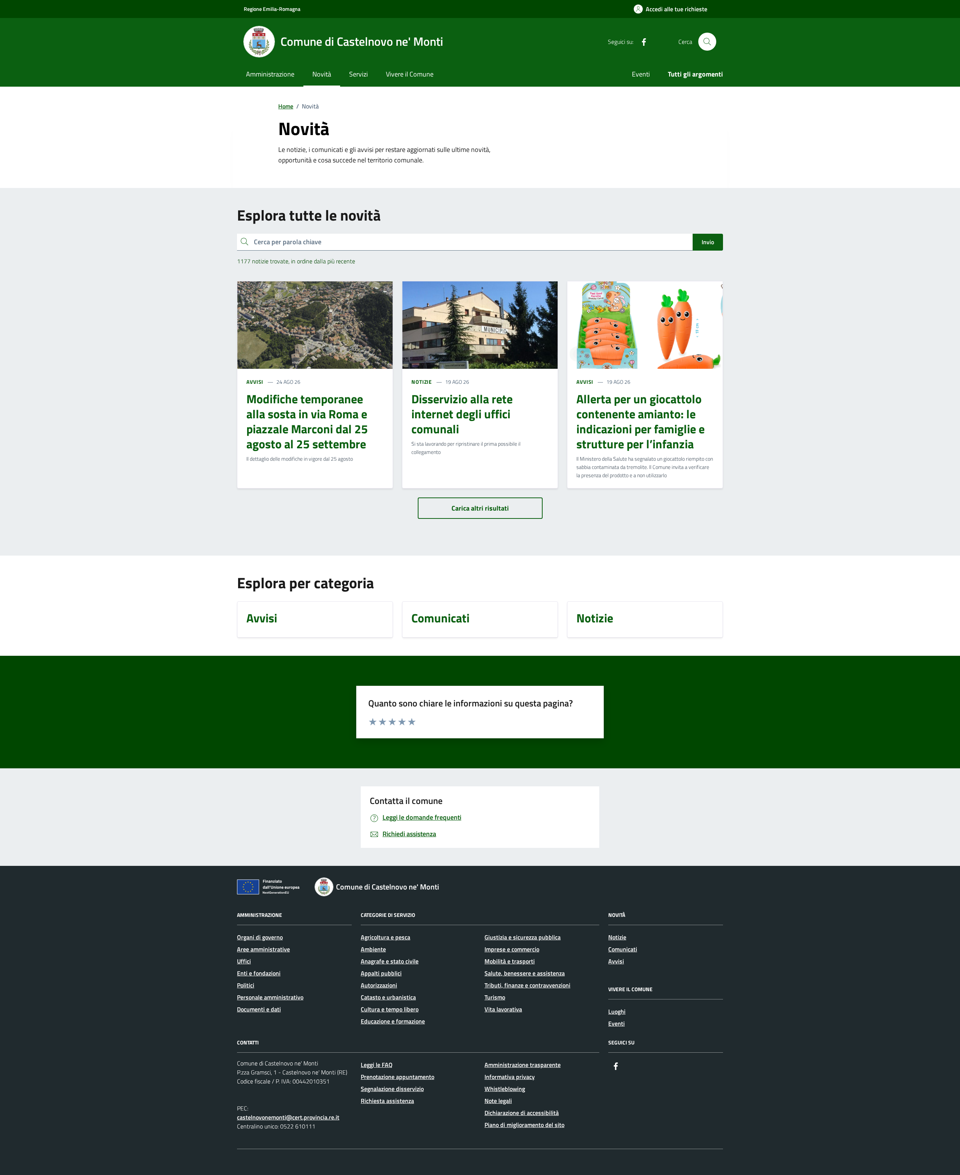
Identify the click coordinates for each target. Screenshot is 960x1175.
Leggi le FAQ (377, 1064)
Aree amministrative (263, 949)
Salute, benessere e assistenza (524, 973)
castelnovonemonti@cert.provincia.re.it (288, 1117)
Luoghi (617, 1011)
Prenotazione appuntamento (397, 1076)
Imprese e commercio (511, 949)
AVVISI (254, 382)
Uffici (244, 961)
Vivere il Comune (410, 74)
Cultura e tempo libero (389, 1009)
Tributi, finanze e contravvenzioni (527, 985)
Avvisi (616, 961)
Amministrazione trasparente (522, 1064)
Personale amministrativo (270, 997)
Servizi (358, 74)
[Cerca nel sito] (707, 42)
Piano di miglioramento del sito (524, 1124)
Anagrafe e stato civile (389, 961)
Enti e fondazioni (258, 973)
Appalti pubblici (381, 973)
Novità (321, 74)
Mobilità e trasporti (509, 961)
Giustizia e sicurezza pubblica (522, 937)
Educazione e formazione (393, 1021)
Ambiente (373, 949)
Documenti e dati (259, 1009)
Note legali (498, 1100)
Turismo (494, 997)
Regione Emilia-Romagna (272, 9)
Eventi (641, 74)
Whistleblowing (504, 1088)
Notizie (617, 937)
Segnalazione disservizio (392, 1088)
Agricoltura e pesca (385, 937)
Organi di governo (260, 937)
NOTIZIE (421, 382)
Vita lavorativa (503, 1009)
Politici (245, 985)
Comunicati (622, 949)
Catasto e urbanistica (388, 997)
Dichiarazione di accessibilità (521, 1112)
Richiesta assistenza (387, 1100)
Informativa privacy (509, 1076)
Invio (708, 241)
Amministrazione (270, 74)
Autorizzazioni (379, 985)
